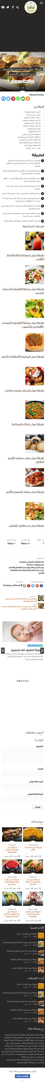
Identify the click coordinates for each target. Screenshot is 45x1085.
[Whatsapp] (18, 98)
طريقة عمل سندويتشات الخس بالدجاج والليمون (12, 914)
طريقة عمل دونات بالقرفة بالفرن (24, 968)
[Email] (23, 98)
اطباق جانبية (33, 845)
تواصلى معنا (22, 1076)
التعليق (39, 746)
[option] (22, 645)
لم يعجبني (16, 82)
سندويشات (39, 562)
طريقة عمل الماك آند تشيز (27, 934)
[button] (41, 3)
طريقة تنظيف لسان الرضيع (26, 656)
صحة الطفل (32, 651)
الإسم (40, 769)
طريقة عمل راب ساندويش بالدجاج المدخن (33, 882)
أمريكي (30, 562)
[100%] (33, 840)
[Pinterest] (13, 98)
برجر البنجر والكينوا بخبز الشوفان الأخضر (26, 567)
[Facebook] (3, 98)
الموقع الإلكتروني (35, 794)
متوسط (23, 562)
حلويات (14, 877)
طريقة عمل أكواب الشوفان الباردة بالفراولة (33, 914)
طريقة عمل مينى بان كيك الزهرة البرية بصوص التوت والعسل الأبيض (19, 606)
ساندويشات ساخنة (35, 565)
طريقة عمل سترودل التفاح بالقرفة (24, 959)
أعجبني (28, 82)
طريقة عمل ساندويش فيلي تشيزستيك (12, 850)
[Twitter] (8, 98)
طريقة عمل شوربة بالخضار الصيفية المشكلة (20, 942)
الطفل (40, 651)
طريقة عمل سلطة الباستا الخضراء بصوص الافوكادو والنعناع (21, 598)
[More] (28, 98)
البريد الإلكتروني (36, 782)
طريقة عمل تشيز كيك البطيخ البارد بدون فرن (12, 882)
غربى (9, 877)
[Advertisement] (22, 33)
